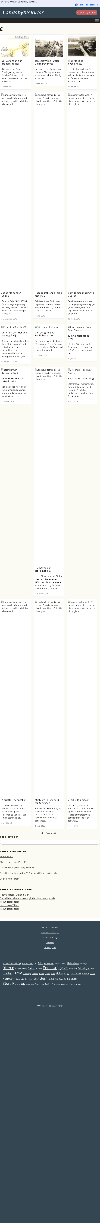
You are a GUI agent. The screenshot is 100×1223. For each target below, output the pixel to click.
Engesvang (73, 968)
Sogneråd (62, 979)
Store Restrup (14, 983)
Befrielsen (73, 963)
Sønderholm (30, 984)
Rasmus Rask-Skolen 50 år (14, 894)
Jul (68, 973)
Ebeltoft (39, 968)
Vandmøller (65, 984)
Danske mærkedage (50, 937)
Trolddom (56, 984)
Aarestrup (27, 963)
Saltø (36, 979)
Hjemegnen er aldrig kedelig (43, 569)
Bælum (31, 968)
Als (35, 964)
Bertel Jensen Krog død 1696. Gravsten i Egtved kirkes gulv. (28, 873)
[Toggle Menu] (97, 20)
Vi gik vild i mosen (78, 800)
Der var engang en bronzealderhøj (11, 62)
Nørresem (9, 978)
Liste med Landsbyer (50, 933)
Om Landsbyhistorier (50, 927)
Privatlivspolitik (50, 948)
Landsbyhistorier (23, 13)
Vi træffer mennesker (13, 800)
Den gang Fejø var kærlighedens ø (45, 334)
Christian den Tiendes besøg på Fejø (14, 334)
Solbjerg (72, 978)
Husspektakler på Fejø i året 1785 (48, 294)
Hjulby (47, 974)
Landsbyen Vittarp (9, 905)
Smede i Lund (6, 856)
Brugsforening (21, 968)
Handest (35, 974)
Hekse (41, 974)
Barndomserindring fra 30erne (81, 294)
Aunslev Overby (60, 964)
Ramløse (28, 979)
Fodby (7, 973)
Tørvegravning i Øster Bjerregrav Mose (47, 62)
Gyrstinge (27, 974)
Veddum (73, 984)
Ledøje (85, 973)
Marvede (92, 974)
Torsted (48, 984)
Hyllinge (60, 973)
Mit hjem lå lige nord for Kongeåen (47, 801)
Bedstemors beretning (81, 378)
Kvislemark (76, 973)
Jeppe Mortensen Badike (11, 294)
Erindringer (84, 968)
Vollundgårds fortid (10, 901)
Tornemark (39, 984)
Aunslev (49, 963)
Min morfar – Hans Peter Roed (14, 862)
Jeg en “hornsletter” (9, 878)
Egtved (63, 968)
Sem (44, 978)
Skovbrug (53, 979)
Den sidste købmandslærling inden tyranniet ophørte (27, 898)
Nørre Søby (20, 979)
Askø (40, 963)
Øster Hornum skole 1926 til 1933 (12, 380)
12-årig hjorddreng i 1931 (78, 337)
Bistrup (8, 968)
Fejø (92, 968)
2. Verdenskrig (12, 963)
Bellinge (83, 963)
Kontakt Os (50, 943)
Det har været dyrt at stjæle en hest (17, 867)
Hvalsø (53, 974)
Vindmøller (82, 984)
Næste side (51, 833)
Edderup (50, 968)
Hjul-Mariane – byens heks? (76, 62)
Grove (17, 973)
